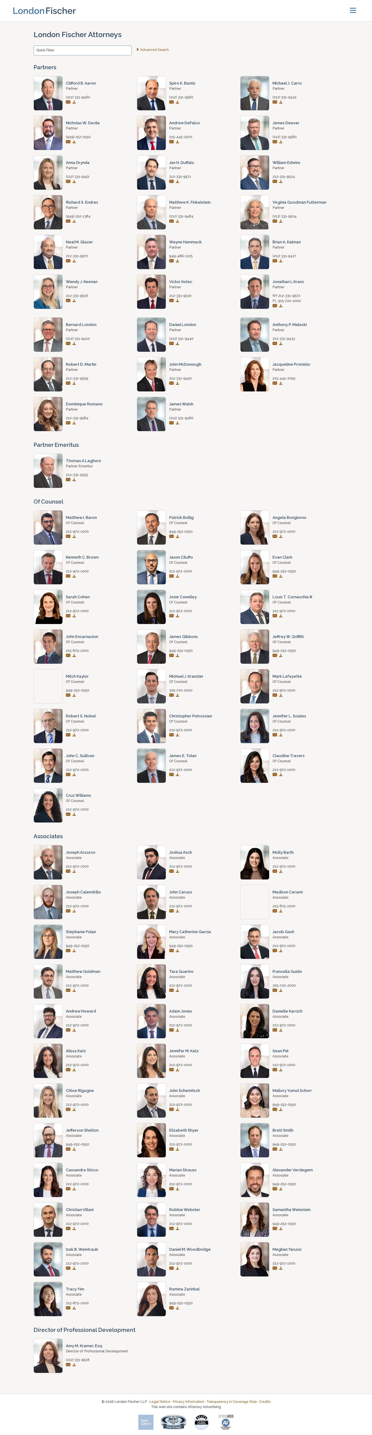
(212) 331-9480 (181, 418)
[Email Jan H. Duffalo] (172, 182)
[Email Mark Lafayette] (275, 695)
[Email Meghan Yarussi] (275, 1268)
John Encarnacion (82, 636)
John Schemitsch (184, 1090)
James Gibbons (183, 636)
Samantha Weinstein (291, 1209)
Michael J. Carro (287, 83)
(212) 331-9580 (285, 137)
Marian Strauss (183, 1170)
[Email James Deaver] (275, 142)
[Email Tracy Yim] (69, 1308)
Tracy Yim (75, 1289)
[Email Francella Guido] (275, 991)
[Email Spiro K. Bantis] (172, 102)
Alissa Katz (76, 1051)
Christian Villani (80, 1209)
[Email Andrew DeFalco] (172, 142)
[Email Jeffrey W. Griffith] (275, 656)
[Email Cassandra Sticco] (69, 1189)
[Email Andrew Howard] (69, 1030)
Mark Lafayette (287, 676)
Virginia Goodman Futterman (299, 202)
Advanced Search (154, 50)
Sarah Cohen (78, 597)
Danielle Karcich (287, 1011)
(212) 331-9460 (78, 97)
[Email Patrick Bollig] (172, 537)
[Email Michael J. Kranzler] (172, 695)
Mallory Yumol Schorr (292, 1090)
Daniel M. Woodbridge (190, 1249)
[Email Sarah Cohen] (69, 616)
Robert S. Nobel (81, 716)
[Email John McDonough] (172, 383)
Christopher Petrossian (190, 716)
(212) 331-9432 (284, 97)
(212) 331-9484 (181, 216)
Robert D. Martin (81, 364)
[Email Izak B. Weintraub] (69, 1268)
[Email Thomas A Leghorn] (69, 480)
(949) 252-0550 (78, 137)
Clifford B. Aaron (81, 83)
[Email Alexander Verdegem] (275, 1189)
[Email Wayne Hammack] (172, 261)
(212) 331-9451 (78, 177)
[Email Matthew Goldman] (69, 991)
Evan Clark (282, 557)
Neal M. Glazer (79, 242)
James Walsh (181, 404)
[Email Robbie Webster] (172, 1229)
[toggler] (353, 10)
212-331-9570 (77, 256)
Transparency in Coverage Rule (231, 1402)
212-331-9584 (77, 418)
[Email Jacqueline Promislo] (275, 383)
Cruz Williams (78, 795)
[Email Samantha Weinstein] (275, 1229)
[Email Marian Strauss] (172, 1189)
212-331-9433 (284, 339)
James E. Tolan (183, 755)
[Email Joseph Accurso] (69, 872)
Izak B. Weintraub (82, 1249)
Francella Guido (287, 971)
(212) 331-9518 (78, 1360)
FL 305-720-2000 (287, 301)
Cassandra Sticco (82, 1170)
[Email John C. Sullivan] (69, 775)
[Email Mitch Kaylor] (69, 695)
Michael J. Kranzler (186, 676)
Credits (265, 1402)
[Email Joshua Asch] (172, 872)
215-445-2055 (284, 378)
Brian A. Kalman (287, 242)
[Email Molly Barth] (275, 872)
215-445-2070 (180, 137)
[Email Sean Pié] (275, 1070)
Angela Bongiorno (289, 517)
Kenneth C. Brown (82, 557)
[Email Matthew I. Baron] (69, 537)
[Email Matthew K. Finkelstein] (172, 221)
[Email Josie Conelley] (172, 616)
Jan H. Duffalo (181, 162)
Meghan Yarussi (287, 1249)
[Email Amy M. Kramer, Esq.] (69, 1365)
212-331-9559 (77, 378)
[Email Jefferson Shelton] (69, 1149)
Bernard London (81, 324)
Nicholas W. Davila (83, 123)
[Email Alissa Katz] (69, 1070)
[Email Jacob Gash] (275, 951)
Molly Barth (283, 852)
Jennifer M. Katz (184, 1051)
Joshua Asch (180, 852)
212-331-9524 (284, 177)
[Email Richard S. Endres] (69, 221)
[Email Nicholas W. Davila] (69, 142)
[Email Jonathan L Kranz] (275, 306)
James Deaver (286, 123)
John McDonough (185, 364)
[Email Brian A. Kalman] (275, 261)
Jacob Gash (283, 931)
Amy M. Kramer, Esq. (84, 1346)
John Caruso (180, 892)
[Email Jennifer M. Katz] (172, 1070)
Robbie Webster (184, 1209)
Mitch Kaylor (77, 676)
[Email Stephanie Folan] (69, 951)
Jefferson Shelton (82, 1130)
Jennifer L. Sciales (289, 716)
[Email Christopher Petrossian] (172, 735)
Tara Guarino (181, 971)
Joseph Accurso (80, 852)
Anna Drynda (78, 162)
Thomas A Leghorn (83, 460)
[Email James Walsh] (172, 423)
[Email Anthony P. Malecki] (275, 344)
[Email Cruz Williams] (69, 815)
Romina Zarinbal (184, 1289)
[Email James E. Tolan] (172, 775)
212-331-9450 (180, 378)
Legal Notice (159, 1402)
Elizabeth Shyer (183, 1130)
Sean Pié (281, 1051)
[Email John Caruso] (172, 911)
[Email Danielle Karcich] (275, 1030)
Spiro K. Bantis (182, 83)
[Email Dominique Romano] (69, 423)
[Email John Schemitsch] (172, 1110)
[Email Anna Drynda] (69, 182)
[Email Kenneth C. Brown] (69, 576)
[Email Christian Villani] (69, 1229)
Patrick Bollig (181, 517)
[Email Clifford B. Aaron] (69, 102)
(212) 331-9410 (78, 339)
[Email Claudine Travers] (275, 775)
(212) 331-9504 (285, 216)
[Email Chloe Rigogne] (69, 1110)
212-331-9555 (77, 475)
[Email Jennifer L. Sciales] (275, 735)
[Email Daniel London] (172, 344)
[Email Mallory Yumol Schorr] (275, 1110)
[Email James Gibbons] (172, 656)
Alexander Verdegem (293, 1170)
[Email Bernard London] (69, 344)
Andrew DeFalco (184, 123)
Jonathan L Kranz (288, 281)
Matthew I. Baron (81, 517)
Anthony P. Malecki (290, 324)
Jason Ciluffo (181, 557)
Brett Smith (283, 1130)
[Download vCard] (75, 102)
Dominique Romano (84, 404)
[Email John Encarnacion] (69, 656)
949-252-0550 (181, 531)
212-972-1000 (77, 531)
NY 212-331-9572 (286, 296)
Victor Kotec (180, 281)
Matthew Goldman (83, 971)
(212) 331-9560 (181, 97)
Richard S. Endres (82, 202)
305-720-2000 (180, 690)
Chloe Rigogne (80, 1090)
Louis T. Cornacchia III (292, 597)
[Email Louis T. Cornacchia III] (275, 616)
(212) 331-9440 (181, 339)
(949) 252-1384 (78, 216)
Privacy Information (188, 1402)
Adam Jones (180, 1011)
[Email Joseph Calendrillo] (69, 911)
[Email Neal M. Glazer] (69, 261)
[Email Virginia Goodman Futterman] (275, 221)
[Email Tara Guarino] (172, 991)
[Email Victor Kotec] (172, 301)
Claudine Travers (289, 755)
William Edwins (286, 162)
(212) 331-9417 (284, 256)
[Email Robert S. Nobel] (69, 735)
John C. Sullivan (80, 755)
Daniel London (182, 324)
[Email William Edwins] (275, 182)
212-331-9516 (77, 296)
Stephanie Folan (81, 931)
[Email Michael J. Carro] (275, 102)
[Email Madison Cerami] (275, 911)
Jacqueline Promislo (291, 364)
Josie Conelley (183, 597)
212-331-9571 (180, 177)
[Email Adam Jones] (172, 1030)
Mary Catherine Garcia (190, 931)
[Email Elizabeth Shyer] (172, 1149)
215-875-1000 (77, 651)
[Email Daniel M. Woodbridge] (172, 1268)
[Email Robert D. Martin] (69, 383)
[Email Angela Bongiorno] (275, 537)
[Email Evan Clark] (275, 576)
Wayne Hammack (185, 242)
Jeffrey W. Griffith (288, 636)
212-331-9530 (180, 296)
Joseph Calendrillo (83, 892)
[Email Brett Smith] (275, 1149)
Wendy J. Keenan (82, 281)
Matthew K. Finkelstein (190, 202)
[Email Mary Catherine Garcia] (172, 951)
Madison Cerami (288, 892)
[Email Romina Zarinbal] (172, 1308)
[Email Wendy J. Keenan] (69, 301)
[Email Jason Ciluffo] (172, 576)
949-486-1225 (181, 256)
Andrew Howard (81, 1011)
